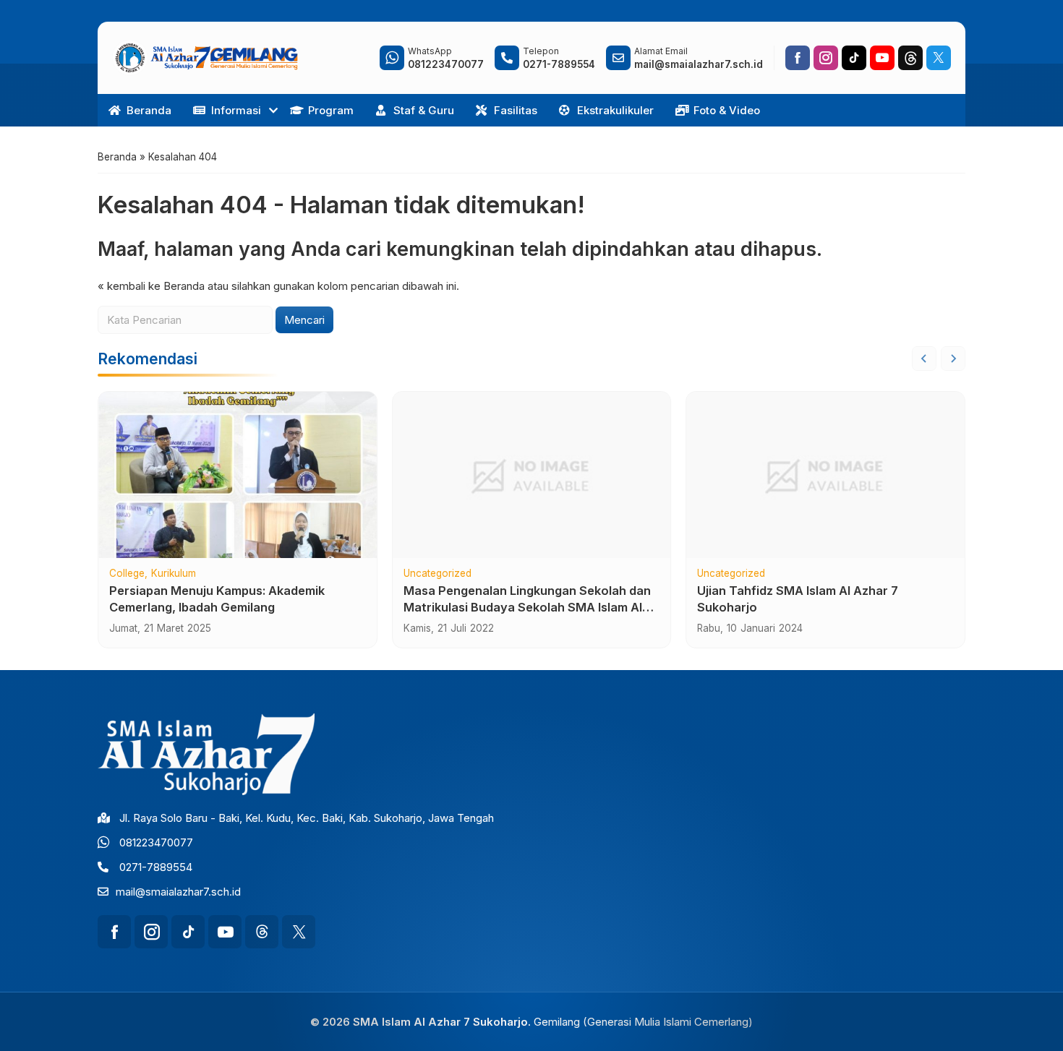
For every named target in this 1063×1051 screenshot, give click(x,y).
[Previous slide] (924, 358)
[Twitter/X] (938, 58)
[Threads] (910, 58)
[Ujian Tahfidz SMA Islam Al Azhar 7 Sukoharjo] (825, 475)
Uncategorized (437, 574)
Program (331, 110)
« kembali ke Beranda (151, 286)
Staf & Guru (423, 110)
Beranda (149, 110)
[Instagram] (826, 58)
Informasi (236, 110)
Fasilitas (515, 110)
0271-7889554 (155, 867)
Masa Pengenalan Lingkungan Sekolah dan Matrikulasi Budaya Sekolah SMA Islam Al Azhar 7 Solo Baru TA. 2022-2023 (527, 607)
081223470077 (156, 842)
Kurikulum (173, 574)
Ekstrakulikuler (615, 110)
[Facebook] (797, 58)
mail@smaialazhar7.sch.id (178, 891)
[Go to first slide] (953, 358)
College (127, 574)
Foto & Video (726, 110)
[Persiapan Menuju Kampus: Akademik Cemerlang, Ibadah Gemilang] (237, 475)
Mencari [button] (304, 320)
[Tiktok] (854, 58)
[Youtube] (882, 58)
